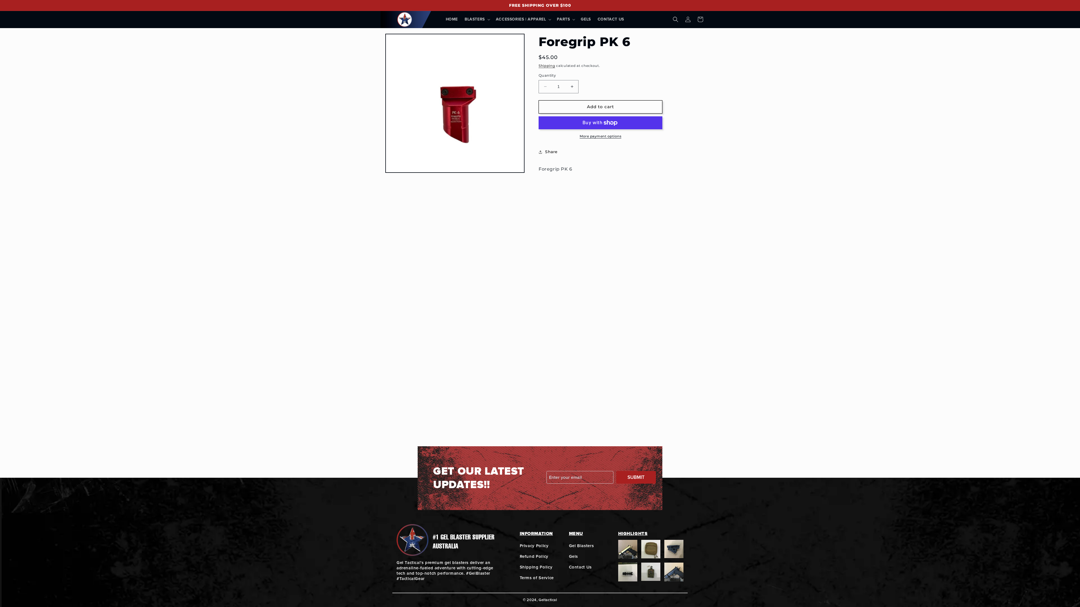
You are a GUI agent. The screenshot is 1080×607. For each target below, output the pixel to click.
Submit (636, 477)
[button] (476, 19)
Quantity (547, 75)
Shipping (547, 66)
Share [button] (551, 151)
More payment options (600, 136)
